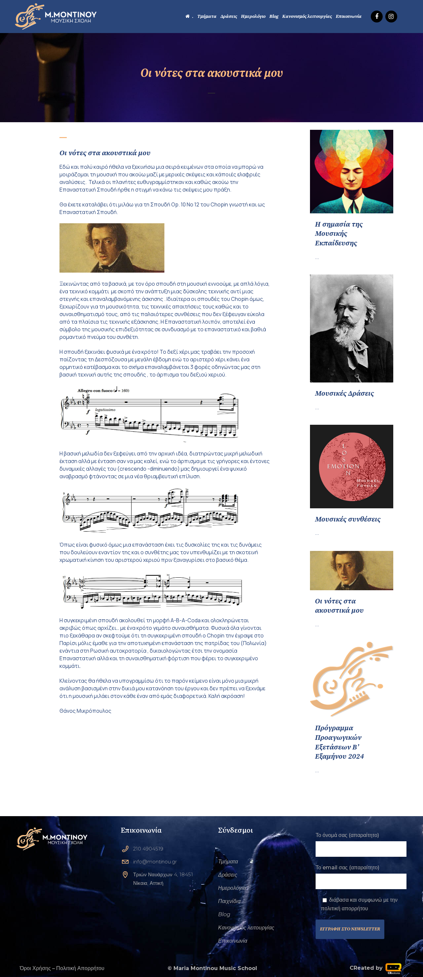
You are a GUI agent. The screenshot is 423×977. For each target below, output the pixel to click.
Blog (224, 914)
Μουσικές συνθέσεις (347, 519)
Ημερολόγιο (232, 888)
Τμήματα (228, 861)
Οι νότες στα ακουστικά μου (339, 606)
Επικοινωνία (232, 941)
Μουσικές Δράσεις (344, 393)
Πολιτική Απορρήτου (80, 968)
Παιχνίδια (229, 901)
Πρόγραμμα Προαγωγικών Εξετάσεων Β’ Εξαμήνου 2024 (339, 742)
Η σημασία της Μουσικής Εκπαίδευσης (339, 234)
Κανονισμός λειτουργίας (246, 927)
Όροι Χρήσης (35, 968)
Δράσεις (227, 875)
